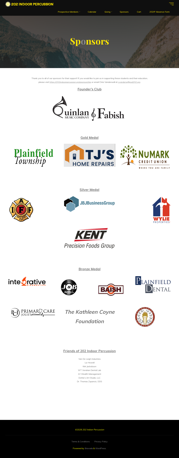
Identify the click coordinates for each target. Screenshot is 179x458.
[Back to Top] (168, 447)
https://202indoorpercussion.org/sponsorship (70, 82)
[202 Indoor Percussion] (29, 4)
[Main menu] (171, 4)
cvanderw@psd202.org (129, 82)
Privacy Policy (101, 441)
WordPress (100, 448)
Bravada (88, 448)
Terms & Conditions (80, 441)
